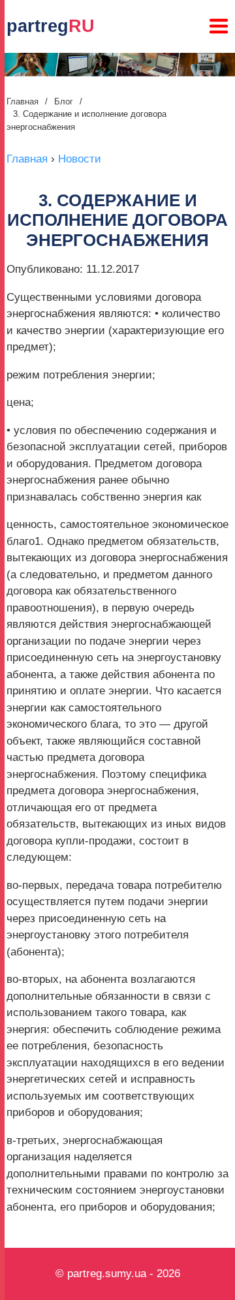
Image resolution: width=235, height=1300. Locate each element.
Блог (63, 101)
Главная (23, 101)
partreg (51, 26)
